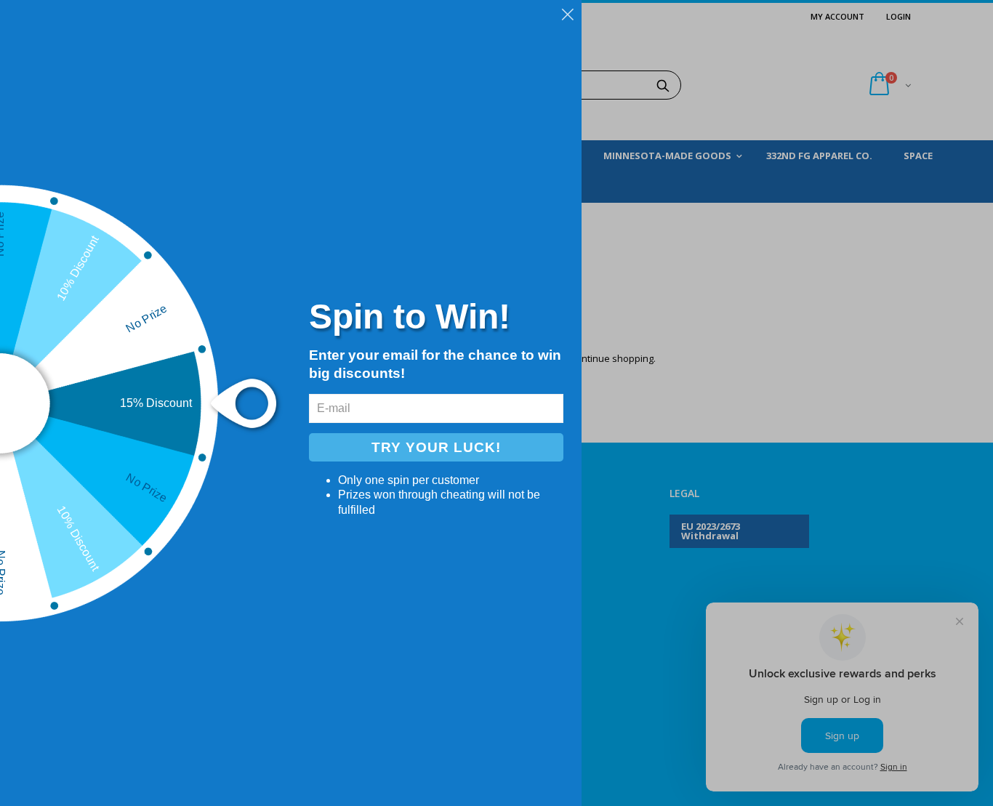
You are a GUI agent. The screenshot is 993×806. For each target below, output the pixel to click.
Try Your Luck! (436, 447)
